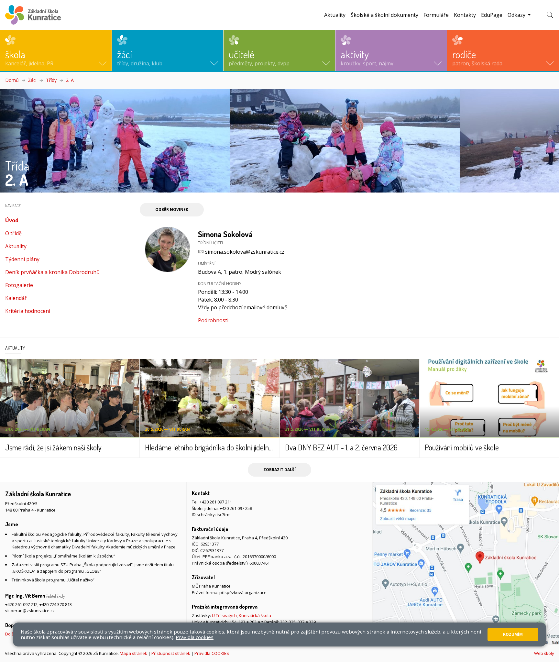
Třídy (51, 80)
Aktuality (334, 14)
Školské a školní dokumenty (384, 14)
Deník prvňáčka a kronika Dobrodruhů (52, 272)
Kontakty (465, 14)
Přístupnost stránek (170, 653)
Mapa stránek (133, 653)
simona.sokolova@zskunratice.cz (244, 251)
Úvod (24, 220)
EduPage (491, 14)
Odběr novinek (171, 209)
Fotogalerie (19, 285)
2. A (70, 80)
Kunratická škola (255, 615)
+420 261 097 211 (216, 502)
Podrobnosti (213, 320)
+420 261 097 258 (236, 508)
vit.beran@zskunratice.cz (30, 610)
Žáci (32, 80)
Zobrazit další (279, 469)
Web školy (544, 653)
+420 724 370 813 (55, 604)
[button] (56, 50)
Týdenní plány (22, 259)
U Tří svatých (224, 615)
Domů (12, 80)
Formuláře (436, 14)
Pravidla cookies (195, 637)
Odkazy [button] (517, 14)
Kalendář (16, 298)
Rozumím (513, 634)
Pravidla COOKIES (211, 653)
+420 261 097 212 (21, 604)
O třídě (13, 233)
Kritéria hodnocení (27, 310)
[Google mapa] (466, 563)
